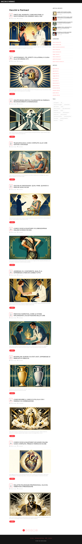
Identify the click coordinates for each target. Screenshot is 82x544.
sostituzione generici (66, 112)
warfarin (61, 110)
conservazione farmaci (67, 116)
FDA (61, 102)
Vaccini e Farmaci (8, 1)
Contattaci (50, 538)
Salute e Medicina (57, 44)
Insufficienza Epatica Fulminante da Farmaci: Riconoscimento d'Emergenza (64, 23)
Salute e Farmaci (57, 42)
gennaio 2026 (56, 85)
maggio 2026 (56, 75)
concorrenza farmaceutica (58, 116)
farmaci (62, 106)
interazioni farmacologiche (58, 104)
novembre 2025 (56, 90)
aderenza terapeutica (57, 108)
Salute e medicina (57, 56)
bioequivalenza (56, 110)
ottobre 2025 (56, 92)
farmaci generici (56, 102)
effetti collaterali (56, 106)
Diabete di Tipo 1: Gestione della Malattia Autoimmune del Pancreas (64, 28)
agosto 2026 (56, 68)
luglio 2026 (55, 71)
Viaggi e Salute (56, 54)
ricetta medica (56, 118)
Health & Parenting (57, 59)
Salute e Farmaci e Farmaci (58, 61)
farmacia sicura (56, 114)
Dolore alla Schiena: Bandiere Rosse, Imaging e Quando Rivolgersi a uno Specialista (64, 33)
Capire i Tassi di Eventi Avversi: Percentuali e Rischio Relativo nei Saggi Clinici (64, 13)
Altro (12, 51)
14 (36, 530)
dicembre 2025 (56, 88)
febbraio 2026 (56, 83)
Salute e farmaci (56, 49)
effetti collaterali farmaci (66, 108)
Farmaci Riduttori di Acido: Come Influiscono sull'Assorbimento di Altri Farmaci (64, 18)
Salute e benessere (57, 51)
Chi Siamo (32, 538)
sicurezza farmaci (67, 104)
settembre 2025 (56, 95)
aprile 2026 (55, 78)
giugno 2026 (56, 73)
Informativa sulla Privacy (39, 538)
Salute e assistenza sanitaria (58, 47)
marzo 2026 (56, 80)
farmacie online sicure (57, 112)
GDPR (46, 538)
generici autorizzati (64, 114)
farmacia (61, 120)
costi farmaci (56, 120)
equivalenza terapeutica (64, 118)
